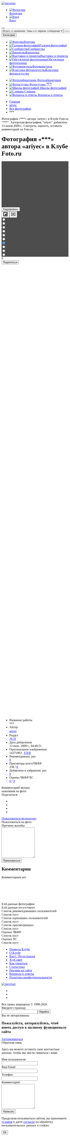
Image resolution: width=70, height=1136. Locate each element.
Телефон (7, 1074)
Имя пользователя (13, 1059)
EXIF (27, 753)
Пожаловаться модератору (19, 818)
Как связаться (18, 963)
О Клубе (15, 952)
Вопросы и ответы (50, 95)
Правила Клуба (19, 949)
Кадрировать (10, 209)
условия (7, 1122)
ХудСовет (15, 959)
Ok (4, 1132)
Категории (9, 35)
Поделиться (10, 262)
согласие (29, 1122)
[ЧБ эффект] (5, 214)
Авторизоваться (12, 1039)
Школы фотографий (52, 88)
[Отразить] (13, 214)
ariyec (13, 731)
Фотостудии (40, 84)
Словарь (29, 91)
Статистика (17, 966)
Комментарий (11, 1082)
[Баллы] (35, 900)
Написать (8, 1111)
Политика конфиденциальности (30, 977)
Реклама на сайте (20, 970)
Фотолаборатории (48, 80)
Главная (14, 101)
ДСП (12, 738)
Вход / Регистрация (22, 956)
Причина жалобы (13, 825)
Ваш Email (8, 1067)
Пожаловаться (11, 860)
